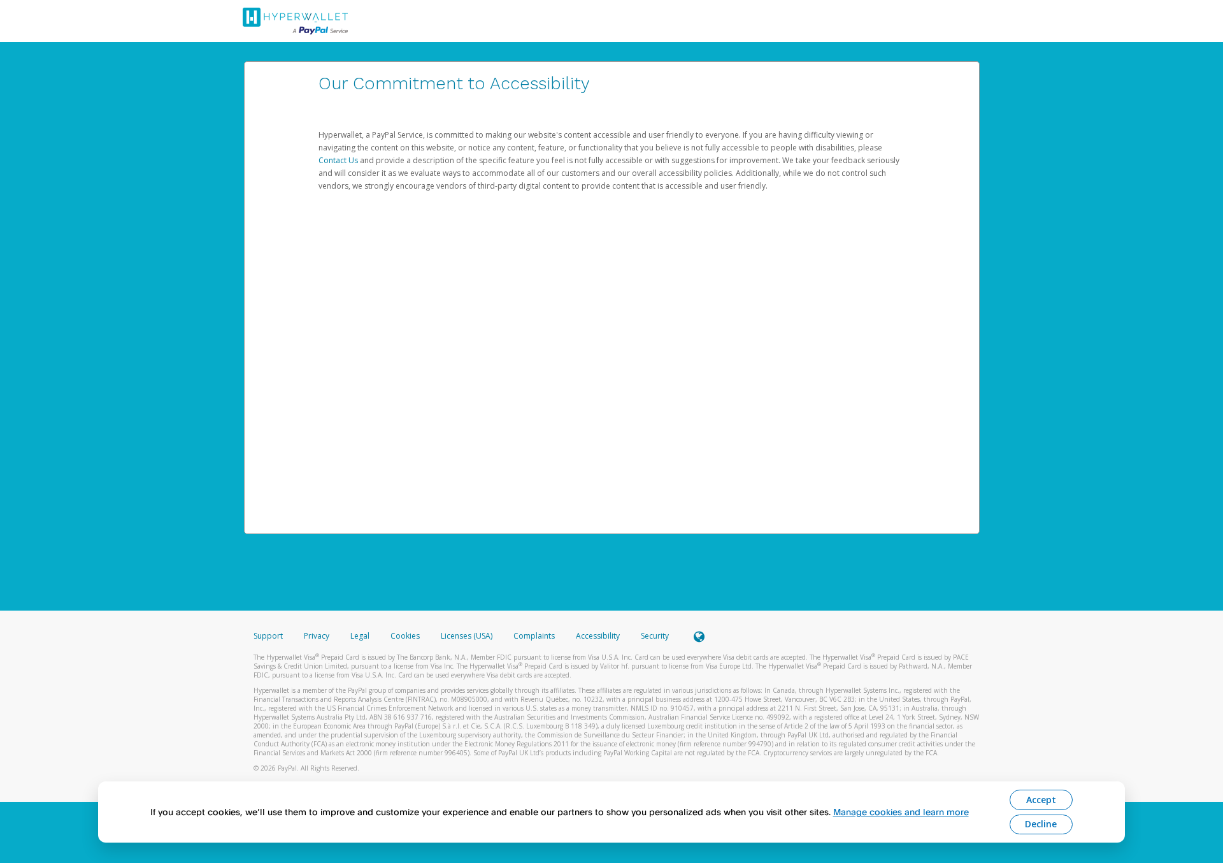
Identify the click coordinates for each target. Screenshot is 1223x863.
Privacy (316, 635)
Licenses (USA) (467, 635)
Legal (359, 635)
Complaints (535, 635)
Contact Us (339, 160)
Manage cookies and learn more (901, 811)
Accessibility (598, 635)
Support (268, 635)
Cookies (405, 635)
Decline (1041, 824)
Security (655, 635)
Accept (1041, 800)
